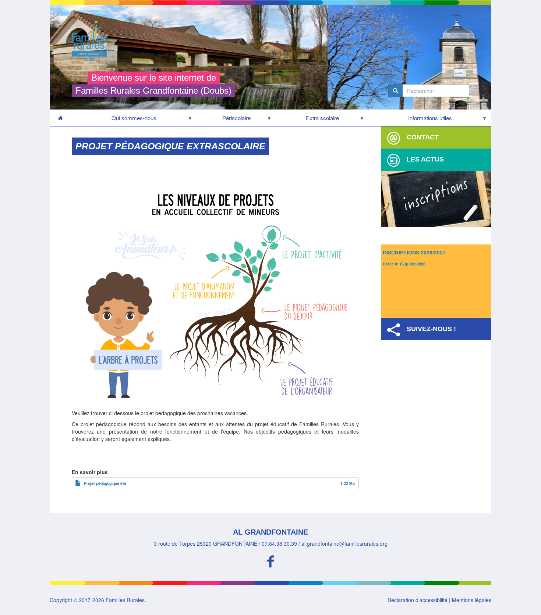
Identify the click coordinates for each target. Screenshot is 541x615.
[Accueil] (92, 41)
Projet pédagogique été (105, 483)
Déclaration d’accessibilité (418, 600)
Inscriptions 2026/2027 (414, 253)
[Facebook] (270, 560)
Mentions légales (471, 600)
